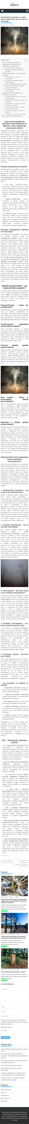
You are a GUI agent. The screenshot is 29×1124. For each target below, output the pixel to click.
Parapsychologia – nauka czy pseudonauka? (12, 78)
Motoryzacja (4, 1098)
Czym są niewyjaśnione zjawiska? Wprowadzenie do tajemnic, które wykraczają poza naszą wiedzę (12, 64)
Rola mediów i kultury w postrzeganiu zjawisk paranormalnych (14, 86)
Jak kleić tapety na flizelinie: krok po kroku (7, 861)
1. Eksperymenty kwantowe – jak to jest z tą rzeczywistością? (15, 97)
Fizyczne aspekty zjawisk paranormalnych (16, 84)
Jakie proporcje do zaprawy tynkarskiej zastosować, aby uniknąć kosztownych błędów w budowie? (14, 1056)
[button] (25, 60)
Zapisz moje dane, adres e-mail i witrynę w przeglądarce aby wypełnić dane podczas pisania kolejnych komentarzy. (14, 1022)
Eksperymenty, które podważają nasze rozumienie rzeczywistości (13, 93)
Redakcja (13, 25)
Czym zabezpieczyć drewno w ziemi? (11, 1065)
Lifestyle (3, 1095)
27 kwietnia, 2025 (6, 934)
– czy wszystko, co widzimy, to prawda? (15, 114)
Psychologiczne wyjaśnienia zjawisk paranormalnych (14, 81)
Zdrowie (3, 1101)
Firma (2, 1092)
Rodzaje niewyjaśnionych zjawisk (13, 68)
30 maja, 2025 (5, 897)
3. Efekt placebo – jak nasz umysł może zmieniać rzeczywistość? (15, 104)
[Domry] (2, 10)
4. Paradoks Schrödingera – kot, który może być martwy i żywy (14, 108)
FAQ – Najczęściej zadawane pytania (12, 116)
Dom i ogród (5, 855)
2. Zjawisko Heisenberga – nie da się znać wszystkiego (16, 101)
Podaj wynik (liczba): (6, 1027)
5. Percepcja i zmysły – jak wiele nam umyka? (14, 111)
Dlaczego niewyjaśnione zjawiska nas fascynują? (14, 70)
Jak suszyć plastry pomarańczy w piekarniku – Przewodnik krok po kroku (21, 863)
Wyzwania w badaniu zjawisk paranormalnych (12, 90)
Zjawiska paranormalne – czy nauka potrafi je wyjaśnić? (14, 74)
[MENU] (27, 11)
